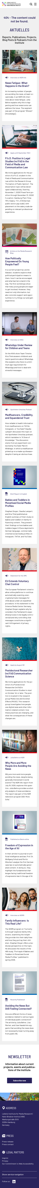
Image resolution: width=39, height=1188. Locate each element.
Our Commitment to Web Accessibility (17, 1164)
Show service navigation (13, 1174)
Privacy (5, 1161)
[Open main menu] (35, 4)
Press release (7, 1141)
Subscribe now (19, 1080)
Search (31, 4)
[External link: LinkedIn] (13, 1181)
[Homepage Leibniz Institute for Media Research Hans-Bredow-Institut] (11, 5)
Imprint (5, 1158)
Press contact (8, 1144)
